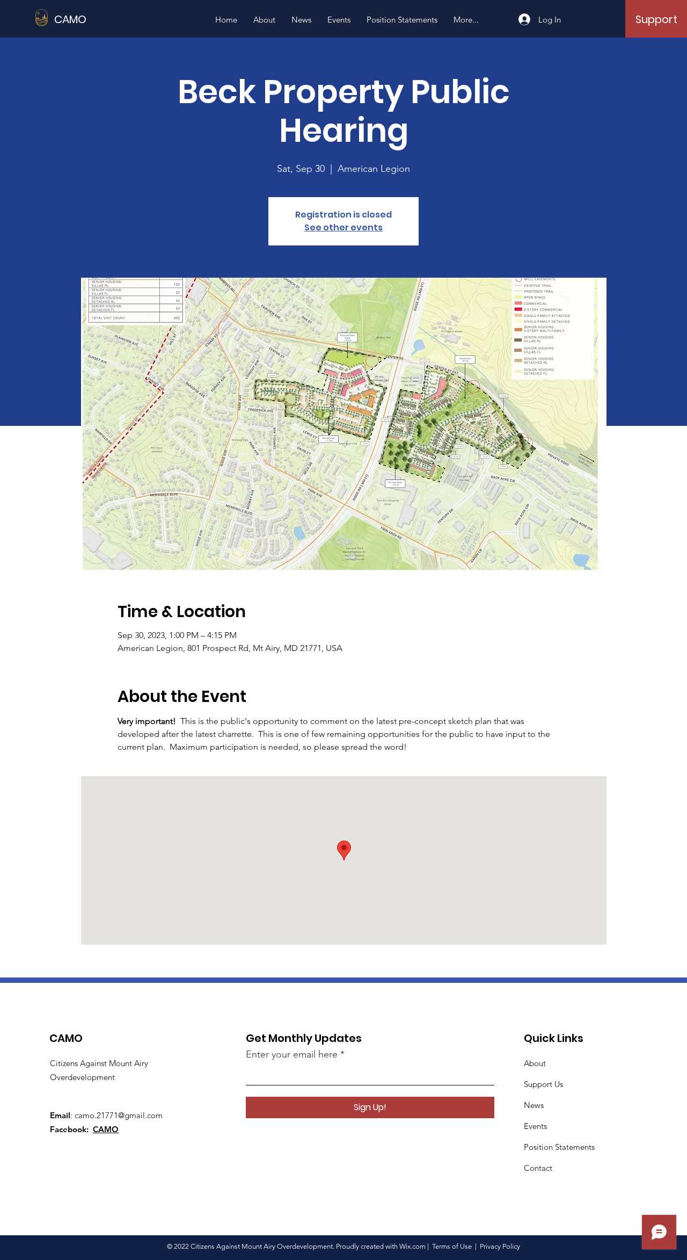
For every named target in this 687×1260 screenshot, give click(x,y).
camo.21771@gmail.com (119, 1115)
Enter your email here (292, 1054)
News (534, 1105)
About (535, 1063)
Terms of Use (452, 1246)
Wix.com (412, 1246)
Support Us (543, 1084)
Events (535, 1126)
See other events (343, 227)
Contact (538, 1168)
